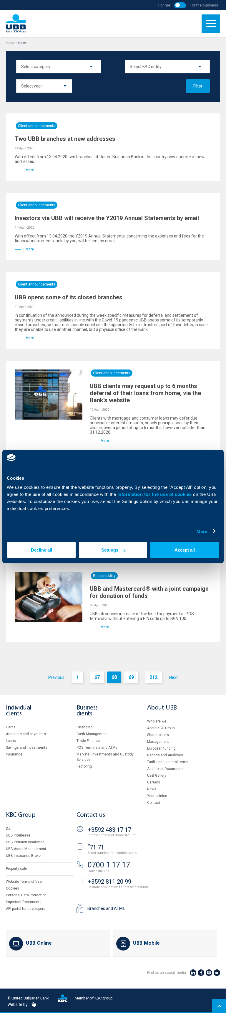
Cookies (12, 888)
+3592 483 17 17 (109, 829)
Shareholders (158, 735)
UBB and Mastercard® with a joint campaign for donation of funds (149, 592)
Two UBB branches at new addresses (65, 138)
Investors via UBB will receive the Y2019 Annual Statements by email (107, 218)
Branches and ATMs (106, 908)
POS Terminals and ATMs (97, 747)
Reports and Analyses (165, 755)
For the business (204, 5)
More (202, 531)
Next (173, 677)
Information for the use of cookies (155, 494)
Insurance (14, 754)
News (151, 789)
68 (114, 677)
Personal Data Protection (26, 895)
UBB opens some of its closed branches (68, 297)
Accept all (185, 549)
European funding (161, 748)
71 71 (96, 847)
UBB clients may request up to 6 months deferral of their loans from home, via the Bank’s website (145, 393)
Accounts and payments (26, 734)
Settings (109, 549)
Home (10, 43)
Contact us (91, 815)
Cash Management (92, 734)
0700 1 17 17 (109, 865)
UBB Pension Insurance (25, 842)
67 (97, 677)
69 (131, 677)
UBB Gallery (156, 775)
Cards (11, 727)
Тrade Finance (88, 741)
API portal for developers (25, 909)
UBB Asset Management (26, 849)
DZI (8, 828)
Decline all (41, 549)
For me (164, 5)
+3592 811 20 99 (109, 881)
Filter (197, 86)
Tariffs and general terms (167, 762)
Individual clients (18, 711)
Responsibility (104, 576)
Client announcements (36, 126)
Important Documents (23, 902)
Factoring (84, 766)
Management (158, 742)
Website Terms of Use (24, 882)
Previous (56, 677)
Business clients (87, 711)
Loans (11, 741)
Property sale (16, 869)
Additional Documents (165, 769)
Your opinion (157, 796)
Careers (153, 782)
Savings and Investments (26, 747)
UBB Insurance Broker (24, 856)
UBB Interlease (18, 835)
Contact (153, 803)
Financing (84, 727)
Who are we (156, 721)
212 (153, 677)
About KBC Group (161, 728)
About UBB (162, 708)
